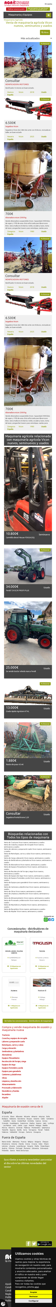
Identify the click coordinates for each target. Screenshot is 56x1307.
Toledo (47, 1130)
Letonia (5, 1146)
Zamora (29, 1132)
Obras (4, 1078)
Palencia (27, 1128)
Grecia (27, 1144)
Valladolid (13, 1132)
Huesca (39, 1123)
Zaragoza (37, 1132)
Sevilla (19, 1130)
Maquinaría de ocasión (16, 1106)
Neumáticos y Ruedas (10, 1091)
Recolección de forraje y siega (14, 1061)
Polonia (12, 1148)
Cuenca (38, 1121)
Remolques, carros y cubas (12, 1045)
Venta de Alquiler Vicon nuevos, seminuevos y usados (23, 911)
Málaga (39, 1125)
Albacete (19, 1116)
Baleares (13, 1119)
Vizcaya (22, 1132)
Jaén (45, 1123)
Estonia (14, 1144)
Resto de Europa (22, 1150)
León (15, 1125)
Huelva (32, 1123)
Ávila (48, 1116)
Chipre (46, 1144)
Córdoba (30, 1121)
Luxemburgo (21, 1146)
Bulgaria (38, 1142)
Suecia (12, 1150)
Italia (41, 1144)
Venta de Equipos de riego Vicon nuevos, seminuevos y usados (26, 876)
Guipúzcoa (24, 1123)
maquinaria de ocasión (36, 1027)
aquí (37, 1287)
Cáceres (36, 1119)
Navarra (12, 1128)
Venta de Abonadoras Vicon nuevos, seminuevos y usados (25, 865)
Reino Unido (6, 1142)
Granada (5, 1123)
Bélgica (31, 1142)
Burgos (29, 1119)
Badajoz (5, 1119)
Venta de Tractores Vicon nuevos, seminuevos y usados (24, 842)
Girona (45, 1121)
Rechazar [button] (33, 1296)
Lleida (20, 1125)
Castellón (6, 1121)
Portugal (19, 1148)
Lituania (12, 1146)
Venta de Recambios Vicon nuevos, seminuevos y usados (24, 909)
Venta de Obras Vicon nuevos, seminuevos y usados (23, 891)
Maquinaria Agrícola (13, 20)
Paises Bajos (45, 1146)
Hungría (30, 1146)
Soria (25, 1130)
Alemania (16, 1142)
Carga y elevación (9, 1048)
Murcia (4, 1128)
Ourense (19, 1128)
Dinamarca (6, 1144)
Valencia (5, 1132)
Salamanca (46, 1128)
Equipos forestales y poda (12, 1068)
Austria (5, 1148)
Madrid (32, 1125)
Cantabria (50, 1119)
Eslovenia (35, 1148)
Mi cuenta (48, 4)
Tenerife (5, 1130)
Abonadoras (7, 1055)
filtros (45, 32)
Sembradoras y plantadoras (13, 1051)
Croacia (35, 1144)
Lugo (26, 1125)
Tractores (6, 1035)
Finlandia (5, 1150)
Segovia (13, 1130)
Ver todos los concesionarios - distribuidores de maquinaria (28, 1021)
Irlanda (21, 1144)
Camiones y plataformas (11, 1074)
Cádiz (43, 1119)
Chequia (45, 1142)
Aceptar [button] (33, 1292)
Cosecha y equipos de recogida (14, 1038)
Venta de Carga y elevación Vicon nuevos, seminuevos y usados (27, 858)
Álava (12, 1116)
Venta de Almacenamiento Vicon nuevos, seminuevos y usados (27, 898)
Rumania (27, 1148)
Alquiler (5, 1098)
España (7, 1112)
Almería (35, 1116)
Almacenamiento (8, 1084)
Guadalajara (14, 1123)
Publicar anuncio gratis (16, 9)
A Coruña (5, 1116)
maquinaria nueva (13, 1029)
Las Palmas (7, 1125)
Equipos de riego (8, 1065)
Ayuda (8, 1284)
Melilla (45, 1125)
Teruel (40, 1130)
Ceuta (13, 1121)
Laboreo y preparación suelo (13, 1042)
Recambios (6, 1094)
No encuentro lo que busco (38, 9)
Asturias (42, 1116)
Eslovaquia (44, 1148)
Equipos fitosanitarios (11, 1058)
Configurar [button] (34, 1301)
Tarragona (33, 1130)
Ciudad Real (21, 1121)
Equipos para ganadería (11, 1071)
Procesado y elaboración (12, 1088)
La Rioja (51, 1123)
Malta (37, 1146)
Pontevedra (36, 1128)
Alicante (27, 1116)
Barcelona (22, 1119)
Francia (24, 1142)
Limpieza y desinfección (11, 1081)
